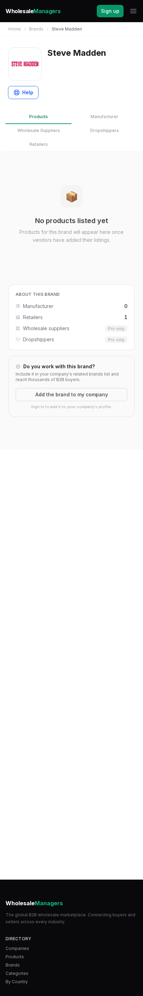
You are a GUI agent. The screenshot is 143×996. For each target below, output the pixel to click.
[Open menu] (133, 11)
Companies (17, 948)
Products (38, 116)
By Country (17, 981)
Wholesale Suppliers (38, 130)
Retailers (39, 144)
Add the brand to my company (71, 394)
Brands (36, 29)
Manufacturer (104, 116)
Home (14, 29)
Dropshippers (104, 130)
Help (27, 92)
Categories (17, 973)
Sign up (110, 11)
